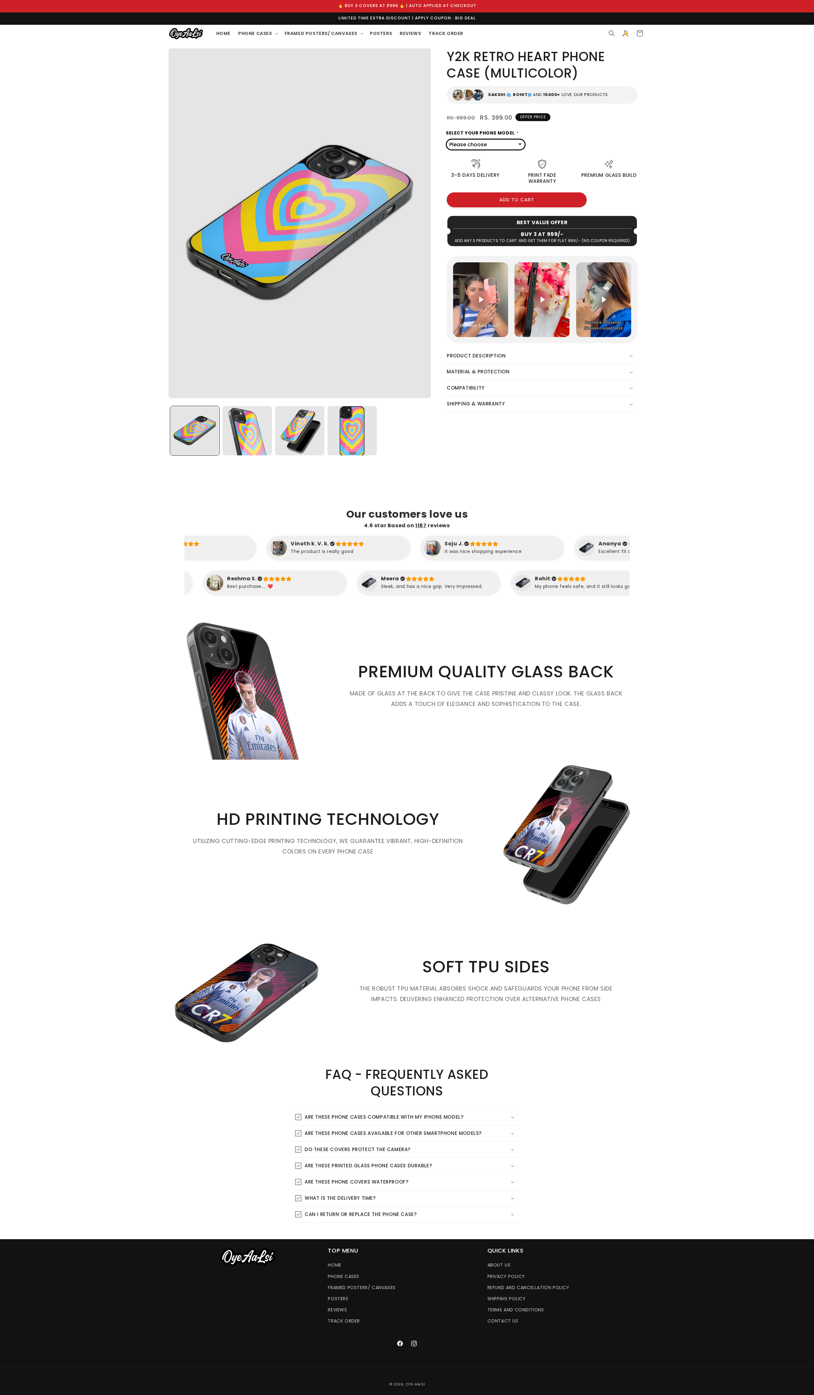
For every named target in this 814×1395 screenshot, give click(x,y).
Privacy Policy (506, 1276)
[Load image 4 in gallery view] (352, 430)
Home (334, 1265)
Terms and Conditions (515, 1310)
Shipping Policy (506, 1298)
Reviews (337, 1310)
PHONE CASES (343, 1276)
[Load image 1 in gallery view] (194, 430)
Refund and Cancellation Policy (528, 1287)
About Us (499, 1265)
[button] (257, 33)
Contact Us (502, 1321)
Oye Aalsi (415, 1384)
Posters (338, 1298)
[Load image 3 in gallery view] (299, 430)
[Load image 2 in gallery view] (247, 430)
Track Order (344, 1321)
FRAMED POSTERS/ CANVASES (361, 1287)
